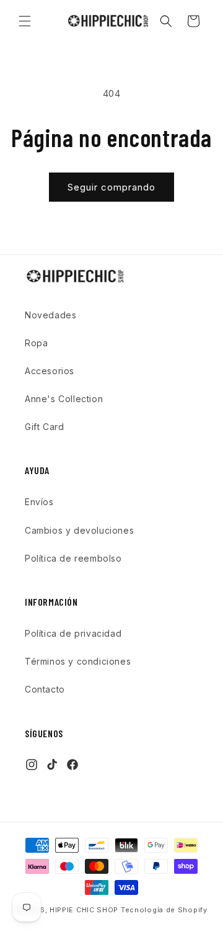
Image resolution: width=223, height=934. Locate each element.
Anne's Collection (64, 398)
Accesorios (49, 371)
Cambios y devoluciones (79, 530)
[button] (24, 21)
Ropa (36, 343)
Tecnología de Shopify (164, 909)
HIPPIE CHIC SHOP (85, 909)
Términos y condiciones (78, 661)
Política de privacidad (73, 633)
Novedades (50, 315)
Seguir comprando (111, 187)
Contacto (45, 689)
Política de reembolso (73, 558)
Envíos (39, 501)
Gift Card (44, 426)
